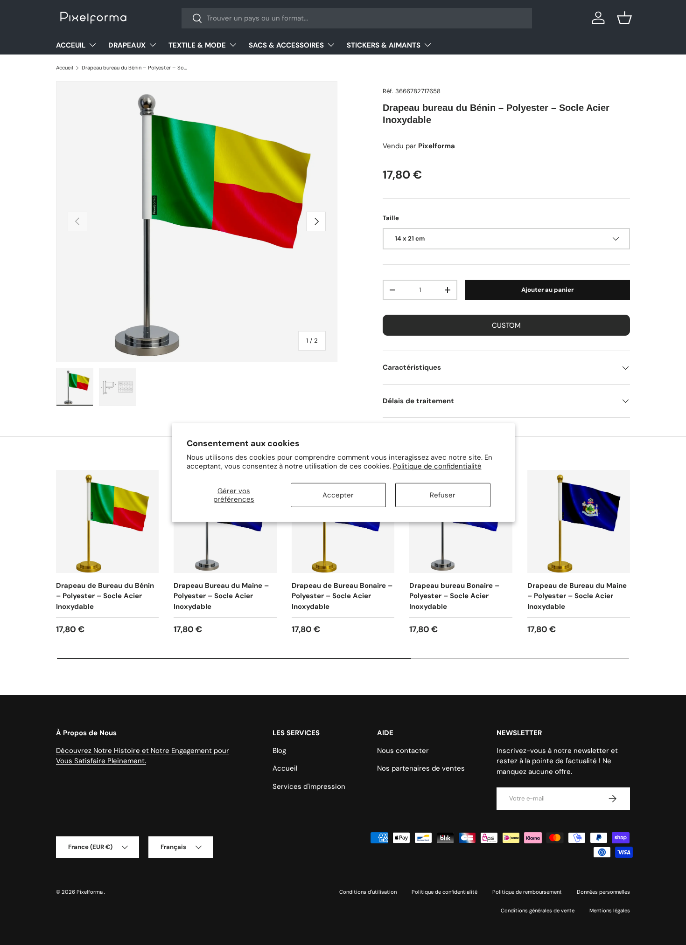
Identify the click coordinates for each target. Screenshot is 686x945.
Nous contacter (403, 750)
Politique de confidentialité (437, 466)
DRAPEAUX (127, 45)
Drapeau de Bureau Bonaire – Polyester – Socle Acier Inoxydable (342, 596)
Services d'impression (309, 786)
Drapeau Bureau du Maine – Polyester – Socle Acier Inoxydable (221, 596)
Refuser (442, 495)
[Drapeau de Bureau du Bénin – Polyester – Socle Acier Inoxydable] (107, 521)
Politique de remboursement (527, 892)
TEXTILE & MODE (197, 45)
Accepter (338, 495)
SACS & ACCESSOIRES (286, 45)
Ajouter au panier (547, 290)
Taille (391, 218)
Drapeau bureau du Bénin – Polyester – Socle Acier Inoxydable (134, 67)
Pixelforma (90, 892)
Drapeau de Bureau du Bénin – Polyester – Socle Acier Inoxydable (105, 596)
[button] (624, 17)
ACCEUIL (70, 45)
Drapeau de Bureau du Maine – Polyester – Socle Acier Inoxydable (577, 596)
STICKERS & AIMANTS (383, 45)
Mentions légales (609, 911)
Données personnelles (603, 892)
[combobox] (357, 18)
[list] (196, 222)
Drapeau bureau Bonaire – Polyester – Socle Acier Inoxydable (454, 596)
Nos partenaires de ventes (421, 768)
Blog (279, 750)
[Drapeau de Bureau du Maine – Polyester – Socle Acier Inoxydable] (578, 521)
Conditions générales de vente (537, 911)
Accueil (64, 67)
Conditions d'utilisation (368, 892)
